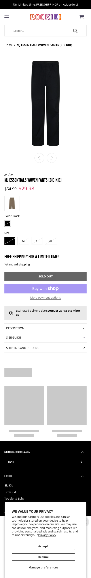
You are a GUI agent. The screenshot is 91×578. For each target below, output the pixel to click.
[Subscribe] (81, 462)
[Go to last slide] (39, 158)
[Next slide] (52, 158)
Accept (43, 546)
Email (10, 462)
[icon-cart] (82, 17)
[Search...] (75, 31)
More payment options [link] (45, 297)
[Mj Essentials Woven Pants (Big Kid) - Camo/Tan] (12, 203)
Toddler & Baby (14, 498)
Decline (43, 557)
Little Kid (10, 492)
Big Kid (8, 485)
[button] (45, 276)
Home (8, 45)
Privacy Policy (47, 535)
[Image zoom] (45, 104)
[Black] (7, 223)
